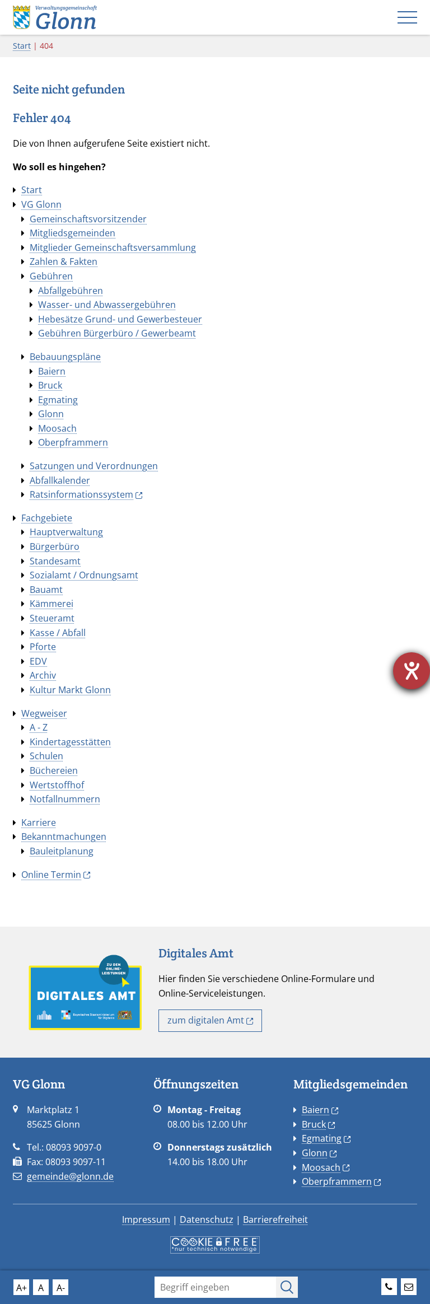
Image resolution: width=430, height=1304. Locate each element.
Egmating (58, 400)
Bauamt (46, 589)
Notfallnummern (65, 799)
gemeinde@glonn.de (70, 1176)
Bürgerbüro (55, 546)
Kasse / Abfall (58, 633)
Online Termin (51, 874)
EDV (38, 661)
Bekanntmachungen (63, 836)
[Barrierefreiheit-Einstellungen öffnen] (411, 670)
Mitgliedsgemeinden (72, 233)
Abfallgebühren (70, 290)
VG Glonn (41, 204)
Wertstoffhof (57, 785)
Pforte (43, 647)
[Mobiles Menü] (407, 17)
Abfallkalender (60, 480)
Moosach (57, 428)
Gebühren (51, 276)
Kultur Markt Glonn (70, 690)
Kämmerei (51, 603)
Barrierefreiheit (275, 1219)
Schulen (46, 756)
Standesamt (55, 561)
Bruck (50, 385)
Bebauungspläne (65, 356)
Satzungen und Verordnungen (94, 466)
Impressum (146, 1219)
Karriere (38, 822)
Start (22, 45)
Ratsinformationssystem (81, 494)
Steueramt (52, 618)
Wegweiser (44, 713)
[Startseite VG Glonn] (55, 16)
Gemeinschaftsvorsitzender (88, 219)
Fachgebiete (46, 518)
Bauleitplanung (62, 851)
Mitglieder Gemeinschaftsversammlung (113, 247)
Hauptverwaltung (66, 532)
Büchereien (54, 770)
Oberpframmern (73, 442)
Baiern (52, 371)
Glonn (51, 414)
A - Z (39, 727)
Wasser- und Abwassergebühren (107, 304)
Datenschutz (206, 1219)
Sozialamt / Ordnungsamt (84, 575)
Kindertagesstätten (70, 742)
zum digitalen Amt (205, 1020)
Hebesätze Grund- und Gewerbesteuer (120, 319)
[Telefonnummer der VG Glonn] (389, 1285)
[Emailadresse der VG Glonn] (408, 1285)
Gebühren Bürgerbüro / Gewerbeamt (117, 333)
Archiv (43, 675)
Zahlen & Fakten (63, 261)
